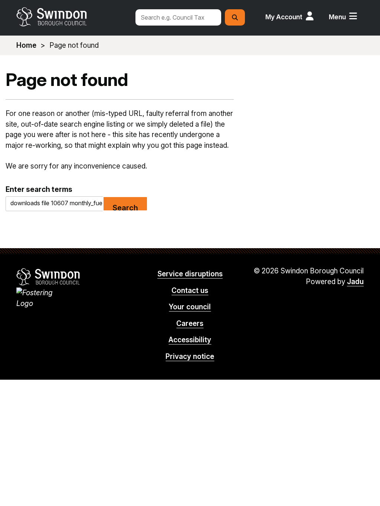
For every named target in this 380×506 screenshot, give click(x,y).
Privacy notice (190, 356)
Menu (337, 17)
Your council (190, 307)
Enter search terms (39, 189)
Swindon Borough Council (48, 276)
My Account (283, 17)
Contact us (189, 290)
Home (26, 45)
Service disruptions (190, 274)
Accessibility (189, 340)
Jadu (355, 281)
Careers (189, 323)
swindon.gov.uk (72, 17)
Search (125, 207)
